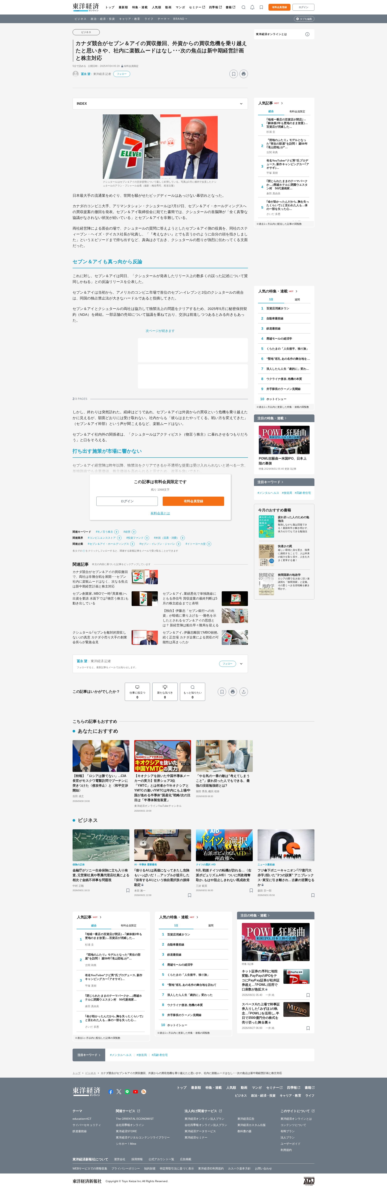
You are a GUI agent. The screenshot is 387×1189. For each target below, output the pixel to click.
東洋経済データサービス (200, 1131)
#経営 (127, 531)
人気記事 (265, 103)
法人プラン (288, 1137)
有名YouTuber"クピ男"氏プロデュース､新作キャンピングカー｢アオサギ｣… (287, 164)
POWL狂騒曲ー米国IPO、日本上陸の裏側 (283, 461)
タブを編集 (306, 19)
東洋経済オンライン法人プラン (204, 1118)
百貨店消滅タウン (277, 308)
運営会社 (119, 1159)
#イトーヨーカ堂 (196, 543)
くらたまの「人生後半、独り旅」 (287, 348)
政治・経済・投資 (103, 18)
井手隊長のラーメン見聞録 (283, 388)
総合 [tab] (271, 111)
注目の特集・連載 (271, 418)
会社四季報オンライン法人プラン (206, 1125)
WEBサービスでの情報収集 (90, 1168)
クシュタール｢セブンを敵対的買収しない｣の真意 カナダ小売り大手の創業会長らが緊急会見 (100, 637)
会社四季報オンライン (130, 1125)
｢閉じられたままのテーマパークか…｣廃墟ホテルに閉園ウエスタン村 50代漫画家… (287, 184)
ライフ (149, 18)
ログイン (303, 7)
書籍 (229, 7)
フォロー (122, 73)
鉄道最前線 (273, 328)
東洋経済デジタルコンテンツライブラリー (143, 1137)
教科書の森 (244, 1131)
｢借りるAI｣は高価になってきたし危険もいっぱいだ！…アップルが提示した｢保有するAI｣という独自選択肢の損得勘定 (161, 878)
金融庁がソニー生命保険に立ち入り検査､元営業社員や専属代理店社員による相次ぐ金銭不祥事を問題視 (101, 875)
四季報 (213, 7)
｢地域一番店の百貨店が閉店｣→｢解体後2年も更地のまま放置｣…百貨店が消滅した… (287, 123)
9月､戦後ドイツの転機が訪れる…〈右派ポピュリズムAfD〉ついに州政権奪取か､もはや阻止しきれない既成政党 (223, 875)
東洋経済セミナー (196, 1137)
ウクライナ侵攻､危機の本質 (284, 378)
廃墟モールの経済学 (279, 338)
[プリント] (243, 74)
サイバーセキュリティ (87, 1125)
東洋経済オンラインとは (271, 34)
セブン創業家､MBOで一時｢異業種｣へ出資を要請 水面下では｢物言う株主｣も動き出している (101, 598)
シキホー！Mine (126, 1143)
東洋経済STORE (126, 1131)
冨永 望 (85, 74)
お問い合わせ (263, 1168)
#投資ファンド (135, 537)
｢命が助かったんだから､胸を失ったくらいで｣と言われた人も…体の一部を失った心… (287, 205)
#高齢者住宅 (303, 492)
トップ (110, 7)
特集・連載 (140, 7)
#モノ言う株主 (104, 531)
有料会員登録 (279, 7)
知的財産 (149, 1168)
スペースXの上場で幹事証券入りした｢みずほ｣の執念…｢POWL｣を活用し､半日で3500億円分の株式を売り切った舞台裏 (261, 1013)
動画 (168, 7)
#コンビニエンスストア (102, 537)
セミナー (195, 7)
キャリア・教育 (129, 18)
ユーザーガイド (291, 1143)
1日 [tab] (271, 299)
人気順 (156, 7)
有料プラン (288, 1131)
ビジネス (81, 18)
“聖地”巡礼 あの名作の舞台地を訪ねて (288, 358)
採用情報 (137, 1159)
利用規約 (286, 1150)
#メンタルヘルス (268, 492)
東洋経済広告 (246, 1118)
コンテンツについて (293, 1125)
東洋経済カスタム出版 (251, 1125)
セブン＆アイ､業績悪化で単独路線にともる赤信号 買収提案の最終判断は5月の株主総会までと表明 (190, 598)
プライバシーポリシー (125, 1168)
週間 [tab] (297, 299)
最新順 (123, 7)
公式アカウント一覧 (161, 1159)
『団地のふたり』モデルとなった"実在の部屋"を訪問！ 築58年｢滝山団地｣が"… (287, 143)
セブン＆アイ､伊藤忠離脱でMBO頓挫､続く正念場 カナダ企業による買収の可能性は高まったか (191, 637)
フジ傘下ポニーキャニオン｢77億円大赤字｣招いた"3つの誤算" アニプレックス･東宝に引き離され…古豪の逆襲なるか (286, 878)
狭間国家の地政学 (289, 574)
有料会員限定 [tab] (297, 111)
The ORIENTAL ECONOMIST (135, 1118)
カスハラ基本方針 (239, 1168)
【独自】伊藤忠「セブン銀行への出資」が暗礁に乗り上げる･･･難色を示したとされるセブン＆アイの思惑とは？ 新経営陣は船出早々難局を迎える (191, 618)
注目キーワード (269, 482)
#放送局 (287, 492)
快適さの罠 (285, 546)
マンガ (180, 7)
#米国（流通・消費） (166, 537)
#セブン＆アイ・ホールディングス (108, 543)
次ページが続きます (160, 330)
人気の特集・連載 (273, 291)
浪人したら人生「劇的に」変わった (288, 368)
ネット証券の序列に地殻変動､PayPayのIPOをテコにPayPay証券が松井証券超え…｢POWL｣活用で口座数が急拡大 (261, 980)
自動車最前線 (275, 318)
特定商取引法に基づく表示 (177, 1168)
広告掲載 (185, 1159)
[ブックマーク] (233, 74)
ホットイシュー (276, 399)
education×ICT (82, 1118)
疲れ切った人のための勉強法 (293, 519)
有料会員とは (160, 513)
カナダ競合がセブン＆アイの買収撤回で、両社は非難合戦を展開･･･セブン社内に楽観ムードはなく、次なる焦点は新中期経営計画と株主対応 (100, 579)
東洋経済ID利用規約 (211, 1168)
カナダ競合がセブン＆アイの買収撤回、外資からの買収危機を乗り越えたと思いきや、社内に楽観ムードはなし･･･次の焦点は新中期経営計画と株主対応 (161, 50)
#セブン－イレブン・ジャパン (157, 543)
